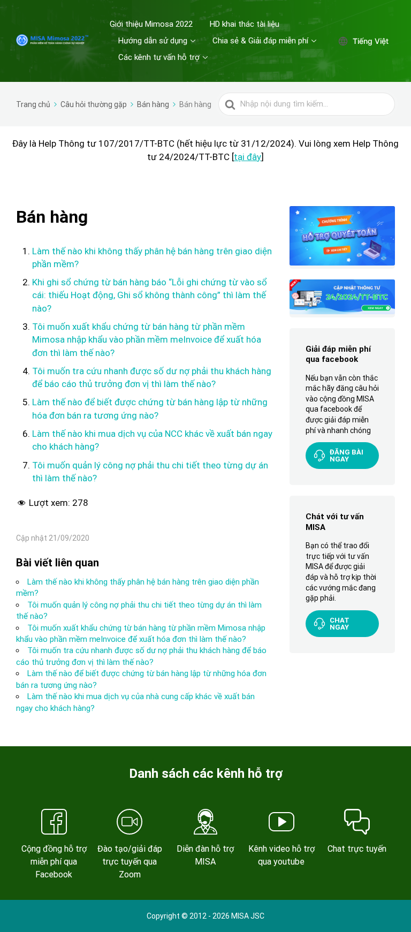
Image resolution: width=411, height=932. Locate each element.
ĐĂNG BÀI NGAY (346, 455)
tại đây (247, 156)
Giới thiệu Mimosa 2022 (151, 24)
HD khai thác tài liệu (244, 24)
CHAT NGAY (339, 623)
